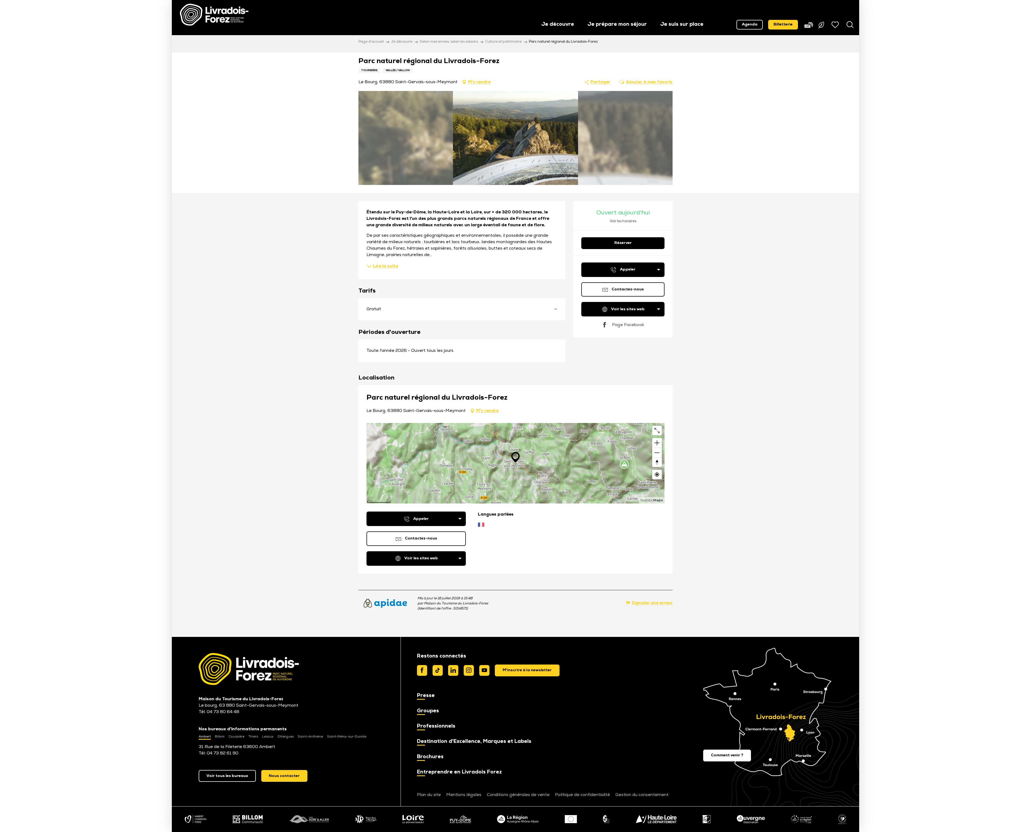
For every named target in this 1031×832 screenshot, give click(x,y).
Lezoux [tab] (267, 736)
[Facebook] (422, 670)
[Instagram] (469, 670)
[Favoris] (836, 24)
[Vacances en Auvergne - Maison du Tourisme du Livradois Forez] (214, 15)
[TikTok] (438, 670)
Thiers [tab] (253, 736)
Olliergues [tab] (285, 736)
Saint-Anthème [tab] (310, 736)
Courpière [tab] (236, 736)
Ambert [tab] (205, 736)
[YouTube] (484, 670)
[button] (558, 25)
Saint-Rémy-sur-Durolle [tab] (346, 736)
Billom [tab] (219, 736)
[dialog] (527, 670)
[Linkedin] (453, 670)
